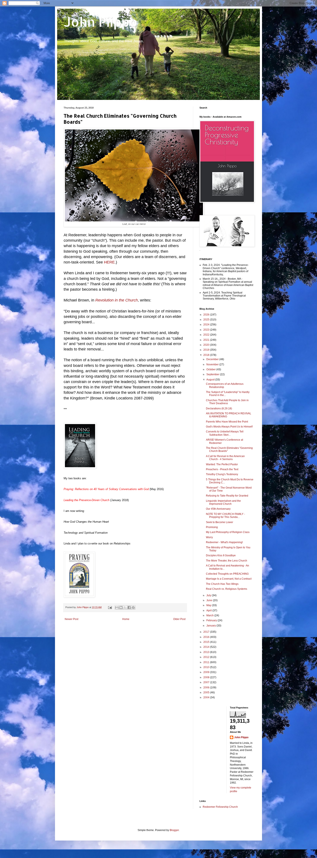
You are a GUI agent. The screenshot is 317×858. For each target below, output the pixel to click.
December (212, 359)
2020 (206, 344)
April (209, 610)
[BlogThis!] (121, 607)
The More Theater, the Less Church (226, 560)
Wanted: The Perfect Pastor (222, 464)
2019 (206, 349)
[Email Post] (110, 607)
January (211, 625)
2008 (206, 677)
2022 (206, 334)
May (209, 605)
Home (125, 619)
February (212, 620)
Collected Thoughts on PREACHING (227, 573)
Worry (209, 537)
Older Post (179, 619)
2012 (206, 657)
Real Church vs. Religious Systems (226, 588)
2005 (206, 692)
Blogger (174, 830)
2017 (206, 631)
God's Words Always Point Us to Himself (229, 426)
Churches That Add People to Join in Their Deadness (227, 402)
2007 (206, 682)
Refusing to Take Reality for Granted (227, 495)
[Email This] (117, 607)
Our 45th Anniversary (218, 508)
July (209, 595)
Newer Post (71, 619)
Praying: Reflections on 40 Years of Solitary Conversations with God (106, 489)
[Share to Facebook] (129, 607)
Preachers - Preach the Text (222, 469)
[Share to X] (125, 607)
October (211, 369)
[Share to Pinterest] (133, 607)
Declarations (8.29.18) (219, 408)
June (209, 600)
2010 (206, 667)
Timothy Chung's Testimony (222, 474)
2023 (206, 329)
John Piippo (101, 21)
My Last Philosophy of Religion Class (228, 532)
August (210, 379)
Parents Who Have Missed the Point (227, 421)
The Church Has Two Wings (222, 583)
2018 (206, 354)
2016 (206, 637)
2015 (206, 642)
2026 (206, 314)
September (213, 374)
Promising (212, 527)
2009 (206, 672)
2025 (206, 319)
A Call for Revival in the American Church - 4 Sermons (225, 458)
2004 (206, 697)
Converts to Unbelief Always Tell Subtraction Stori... (224, 433)
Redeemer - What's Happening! (224, 542)
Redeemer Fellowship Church (220, 806)
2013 (206, 652)
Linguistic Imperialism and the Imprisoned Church (223, 502)
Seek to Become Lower (219, 522)
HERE (109, 262)
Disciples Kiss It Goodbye (221, 555)
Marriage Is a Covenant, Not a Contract (228, 578)
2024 (206, 324)
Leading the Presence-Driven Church (86, 500)
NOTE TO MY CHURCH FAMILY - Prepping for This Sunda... (225, 516)
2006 (206, 687)
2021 (206, 339)
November (212, 364)
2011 (206, 662)
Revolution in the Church (116, 300)
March (210, 615)
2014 (206, 646)
